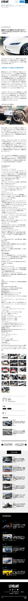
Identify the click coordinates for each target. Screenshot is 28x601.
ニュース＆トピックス (7, 4)
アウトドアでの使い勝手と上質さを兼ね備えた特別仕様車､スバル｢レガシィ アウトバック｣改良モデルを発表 (8, 445)
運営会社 (16, 593)
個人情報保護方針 (15, 592)
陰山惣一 (9, 399)
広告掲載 (11, 593)
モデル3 (9, 408)
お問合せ (22, 592)
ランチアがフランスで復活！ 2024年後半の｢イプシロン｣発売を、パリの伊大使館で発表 (19, 444)
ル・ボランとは (7, 592)
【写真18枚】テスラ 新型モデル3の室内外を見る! (12, 67)
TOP (2, 4)
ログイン (17, 1)
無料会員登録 (22, 1)
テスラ (4, 408)
